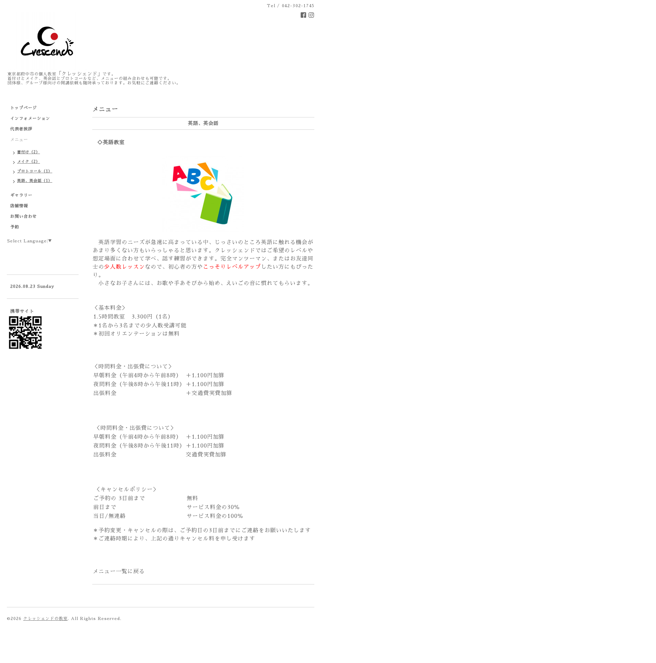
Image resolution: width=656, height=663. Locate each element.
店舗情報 (19, 206)
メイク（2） (28, 162)
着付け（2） (28, 152)
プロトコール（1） (34, 171)
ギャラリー (21, 195)
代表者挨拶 (21, 129)
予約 (14, 227)
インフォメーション (30, 118)
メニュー (19, 140)
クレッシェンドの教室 (45, 619)
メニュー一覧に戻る (119, 571)
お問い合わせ (23, 216)
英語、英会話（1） (34, 181)
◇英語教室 (111, 142)
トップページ (23, 108)
